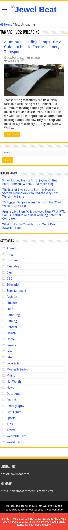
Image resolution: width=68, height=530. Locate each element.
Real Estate (14, 412)
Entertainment (16, 290)
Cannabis (13, 266)
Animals (12, 248)
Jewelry (12, 345)
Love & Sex (14, 363)
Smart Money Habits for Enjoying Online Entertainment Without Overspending (29, 182)
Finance (12, 303)
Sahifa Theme (10, 518)
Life (9, 357)
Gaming (12, 321)
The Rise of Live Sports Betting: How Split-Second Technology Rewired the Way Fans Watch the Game (31, 193)
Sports (11, 418)
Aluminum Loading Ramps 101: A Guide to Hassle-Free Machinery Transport (32, 47)
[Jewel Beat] (34, 8)
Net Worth (14, 381)
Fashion (12, 297)
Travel (11, 430)
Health (11, 333)
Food (10, 309)
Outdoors (13, 394)
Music (11, 375)
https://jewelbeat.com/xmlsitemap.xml (27, 491)
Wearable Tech (16, 436)
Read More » (12, 134)
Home (7, 24)
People (11, 400)
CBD (9, 278)
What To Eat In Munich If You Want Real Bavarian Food (29, 226)
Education (13, 284)
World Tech (14, 442)
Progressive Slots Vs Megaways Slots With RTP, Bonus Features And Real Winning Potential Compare (33, 215)
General (12, 327)
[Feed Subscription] (67, 32)
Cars (10, 272)
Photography (15, 406)
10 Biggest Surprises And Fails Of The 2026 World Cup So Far (31, 204)
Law (9, 351)
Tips (10, 424)
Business (35, 57)
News (10, 387)
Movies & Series (17, 369)
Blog (10, 254)
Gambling (13, 315)
